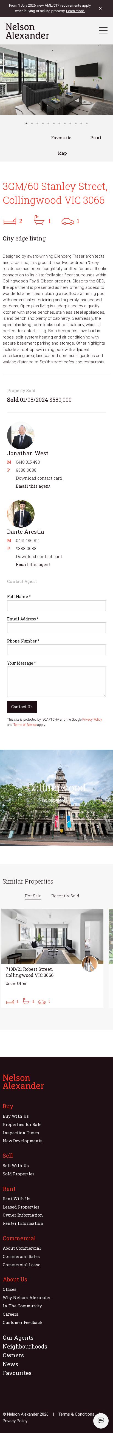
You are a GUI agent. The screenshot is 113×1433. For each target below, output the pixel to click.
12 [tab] (86, 123)
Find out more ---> (56, 800)
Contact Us (22, 706)
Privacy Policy (92, 719)
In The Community (22, 1305)
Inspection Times (21, 1132)
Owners (13, 1355)
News (10, 1364)
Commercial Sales (21, 1256)
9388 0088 (26, 470)
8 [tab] (64, 123)
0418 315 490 (28, 462)
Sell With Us (16, 1165)
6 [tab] (53, 123)
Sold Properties (19, 1173)
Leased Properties (21, 1207)
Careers (10, 1314)
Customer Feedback (23, 1322)
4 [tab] (43, 123)
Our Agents (18, 1337)
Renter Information (23, 1223)
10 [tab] (75, 123)
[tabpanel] (56, 79)
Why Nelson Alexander (27, 1297)
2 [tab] (32, 123)
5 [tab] (48, 123)
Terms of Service (24, 725)
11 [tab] (81, 123)
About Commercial (22, 1248)
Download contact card (39, 478)
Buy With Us (16, 1116)
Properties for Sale (22, 1124)
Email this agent (33, 486)
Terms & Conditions (76, 1414)
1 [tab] (26, 123)
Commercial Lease (21, 1264)
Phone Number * (23, 641)
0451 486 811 (27, 540)
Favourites (17, 1372)
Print (95, 137)
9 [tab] (70, 123)
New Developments (23, 1140)
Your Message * (21, 663)
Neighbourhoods (25, 1346)
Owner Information (23, 1215)
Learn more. (75, 11)
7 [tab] (59, 123)
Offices (9, 1289)
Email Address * (23, 619)
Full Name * (19, 596)
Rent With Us (16, 1198)
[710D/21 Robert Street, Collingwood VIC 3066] (52, 958)
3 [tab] (37, 123)
